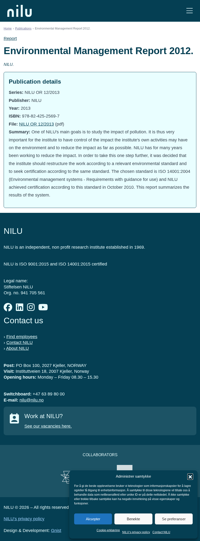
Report (10, 38)
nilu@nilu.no (32, 400)
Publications (23, 28)
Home (8, 28)
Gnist (56, 530)
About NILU (17, 348)
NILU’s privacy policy (136, 532)
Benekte (133, 519)
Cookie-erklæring (108, 530)
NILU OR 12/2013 (36, 124)
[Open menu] (189, 11)
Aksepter (93, 519)
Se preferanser (174, 519)
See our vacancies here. (48, 426)
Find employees (21, 336)
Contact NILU (161, 532)
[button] (190, 476)
